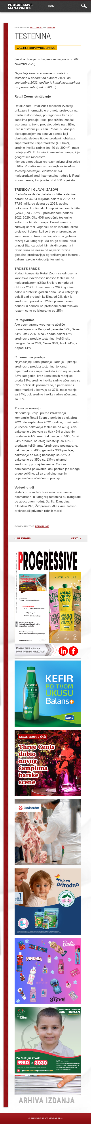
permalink (42, 526)
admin (51, 27)
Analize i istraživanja (31, 48)
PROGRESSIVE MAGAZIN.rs (20, 6)
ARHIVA (50, 48)
